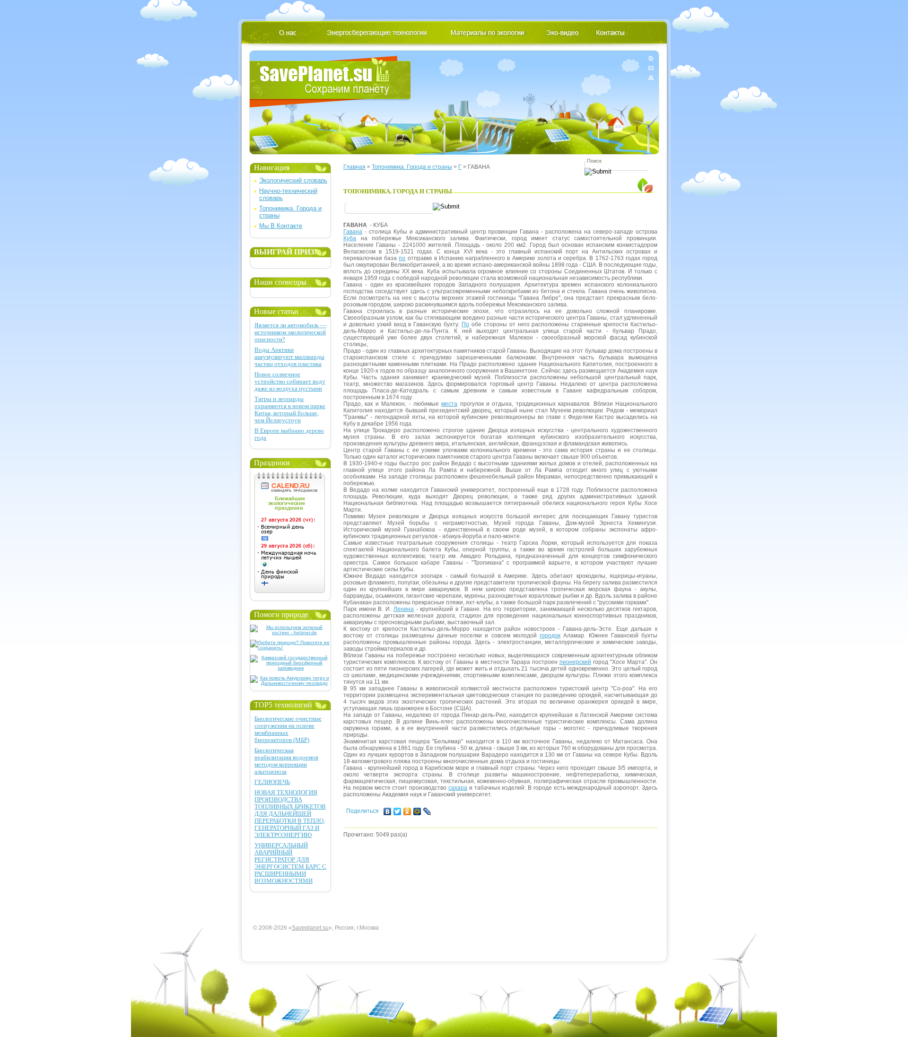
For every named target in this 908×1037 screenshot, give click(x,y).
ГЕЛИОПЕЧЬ (272, 781)
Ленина (403, 609)
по (402, 258)
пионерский (575, 662)
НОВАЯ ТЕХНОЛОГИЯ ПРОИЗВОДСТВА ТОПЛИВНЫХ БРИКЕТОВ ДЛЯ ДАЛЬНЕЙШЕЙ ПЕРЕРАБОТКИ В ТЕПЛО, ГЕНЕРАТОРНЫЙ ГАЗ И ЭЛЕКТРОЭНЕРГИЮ (290, 813)
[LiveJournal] (427, 811)
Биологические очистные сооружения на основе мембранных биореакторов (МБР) (288, 729)
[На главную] (651, 60)
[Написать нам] (651, 68)
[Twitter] (397, 811)
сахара (457, 787)
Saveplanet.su (310, 927)
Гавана (352, 231)
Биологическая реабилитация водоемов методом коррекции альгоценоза (286, 761)
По (465, 324)
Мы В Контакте (280, 225)
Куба (349, 238)
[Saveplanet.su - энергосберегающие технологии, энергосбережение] (330, 81)
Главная (354, 167)
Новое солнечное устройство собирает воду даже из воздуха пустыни (289, 381)
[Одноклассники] (407, 811)
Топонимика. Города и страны (412, 167)
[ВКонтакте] (388, 811)
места (449, 404)
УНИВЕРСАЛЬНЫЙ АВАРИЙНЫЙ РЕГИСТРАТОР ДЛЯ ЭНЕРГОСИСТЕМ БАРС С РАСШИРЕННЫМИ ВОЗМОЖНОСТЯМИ (290, 863)
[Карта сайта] (651, 76)
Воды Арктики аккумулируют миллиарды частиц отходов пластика (289, 356)
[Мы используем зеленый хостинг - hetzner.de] (290, 632)
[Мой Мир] (417, 811)
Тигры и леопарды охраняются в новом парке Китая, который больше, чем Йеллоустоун (289, 409)
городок (550, 635)
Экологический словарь (293, 180)
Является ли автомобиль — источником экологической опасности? (290, 332)
